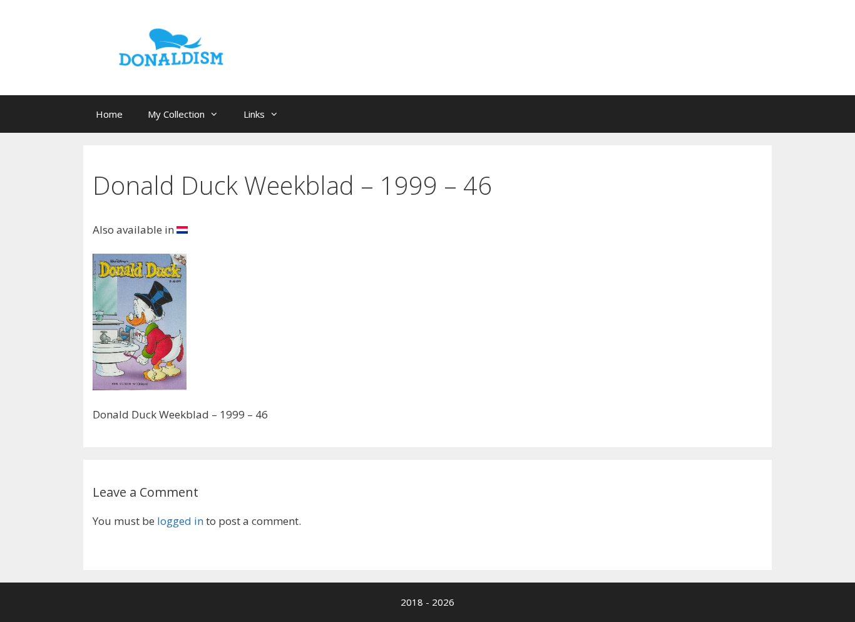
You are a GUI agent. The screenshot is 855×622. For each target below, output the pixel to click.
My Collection (176, 114)
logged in (180, 521)
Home (109, 114)
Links (254, 114)
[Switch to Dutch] (182, 229)
